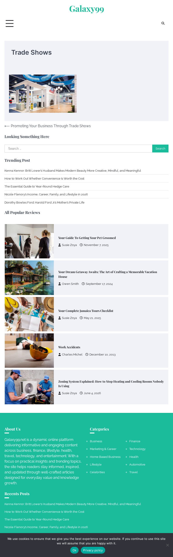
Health (134, 457)
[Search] (162, 23)
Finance (134, 441)
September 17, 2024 (99, 278)
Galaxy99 (86, 8)
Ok (75, 550)
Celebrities (97, 472)
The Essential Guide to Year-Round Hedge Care (37, 186)
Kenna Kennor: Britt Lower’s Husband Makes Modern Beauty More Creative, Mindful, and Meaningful (73, 170)
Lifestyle (96, 464)
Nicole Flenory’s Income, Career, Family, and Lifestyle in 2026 (46, 194)
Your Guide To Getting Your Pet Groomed (87, 232)
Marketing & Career (103, 449)
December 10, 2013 (102, 349)
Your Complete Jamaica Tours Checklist (85, 305)
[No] (167, 545)
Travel (133, 472)
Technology (137, 449)
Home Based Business (105, 457)
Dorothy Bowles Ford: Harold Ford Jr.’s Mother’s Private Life (44, 202)
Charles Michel (72, 349)
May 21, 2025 (92, 312)
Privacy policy (93, 550)
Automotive (137, 464)
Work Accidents (69, 341)
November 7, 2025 (96, 239)
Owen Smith (70, 278)
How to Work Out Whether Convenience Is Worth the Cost (44, 178)
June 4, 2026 (92, 387)
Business (96, 441)
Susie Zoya (69, 239)
